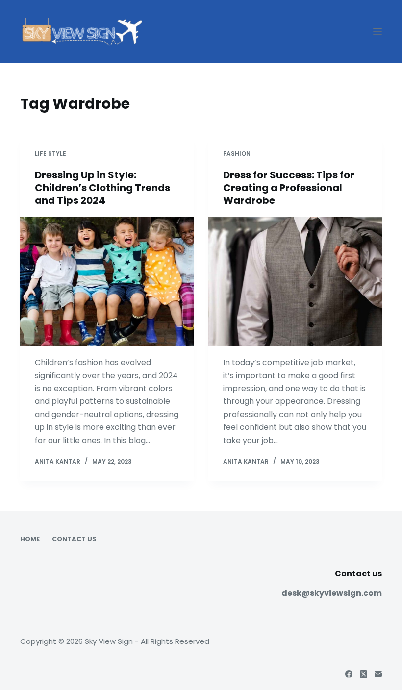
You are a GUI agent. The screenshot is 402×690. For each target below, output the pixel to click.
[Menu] (377, 31)
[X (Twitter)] (363, 674)
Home (30, 539)
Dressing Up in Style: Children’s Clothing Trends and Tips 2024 (102, 187)
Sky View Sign (109, 641)
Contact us (74, 539)
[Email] (378, 674)
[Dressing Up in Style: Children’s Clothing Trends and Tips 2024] (107, 282)
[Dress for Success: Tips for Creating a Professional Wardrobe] (295, 282)
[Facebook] (348, 674)
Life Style (50, 153)
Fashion (237, 153)
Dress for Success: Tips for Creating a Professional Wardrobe (288, 187)
